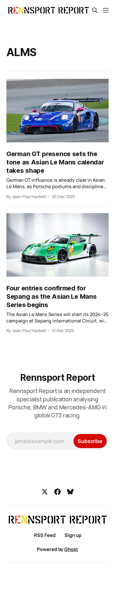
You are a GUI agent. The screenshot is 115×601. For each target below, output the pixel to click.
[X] (45, 491)
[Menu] (106, 10)
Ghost (71, 549)
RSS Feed (45, 535)
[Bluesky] (70, 491)
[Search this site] (95, 10)
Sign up (73, 535)
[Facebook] (57, 491)
